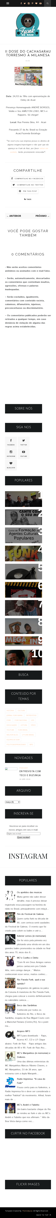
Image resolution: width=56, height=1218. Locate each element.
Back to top (42, 1215)
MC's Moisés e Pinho (21, 513)
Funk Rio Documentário (22, 550)
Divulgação (12, 725)
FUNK (9, 720)
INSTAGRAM (11, 456)
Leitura (24, 725)
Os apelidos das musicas (29, 892)
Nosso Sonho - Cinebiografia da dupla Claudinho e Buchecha (22, 658)
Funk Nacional (21, 720)
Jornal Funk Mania (14, 715)
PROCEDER (14, 586)
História (10, 710)
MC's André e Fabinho (28, 1105)
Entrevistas (31, 715)
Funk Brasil (23, 730)
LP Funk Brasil (28, 735)
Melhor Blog (12, 735)
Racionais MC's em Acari (23, 495)
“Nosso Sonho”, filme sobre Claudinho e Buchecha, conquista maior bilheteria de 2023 (21, 612)
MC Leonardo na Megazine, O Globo (20, 642)
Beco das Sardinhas (27, 1005)
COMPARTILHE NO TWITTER (30, 185)
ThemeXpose (27, 1211)
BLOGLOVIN (11, 468)
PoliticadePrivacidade (16, 744)
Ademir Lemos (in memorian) (31, 936)
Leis (32, 720)
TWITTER (23, 445)
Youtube (10, 730)
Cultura (21, 710)
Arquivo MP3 (15, 568)
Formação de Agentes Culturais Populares (21, 533)
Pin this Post (30, 191)
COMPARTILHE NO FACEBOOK (29, 178)
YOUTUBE (23, 456)
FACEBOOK (11, 445)
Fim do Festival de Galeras (30, 914)
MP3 (31, 744)
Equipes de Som (13, 740)
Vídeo (33, 725)
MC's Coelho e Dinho (27, 958)
